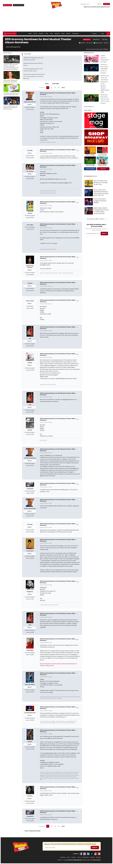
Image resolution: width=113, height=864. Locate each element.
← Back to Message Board (12, 47)
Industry (41, 33)
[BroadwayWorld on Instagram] (84, 853)
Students (57, 33)
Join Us (79, 857)
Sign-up (100, 4)
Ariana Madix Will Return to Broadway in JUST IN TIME (11, 77)
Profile (29, 104)
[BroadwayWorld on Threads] (95, 853)
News (30, 33)
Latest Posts (96, 39)
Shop (62, 33)
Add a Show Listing (18, 5)
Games (68, 33)
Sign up (104, 233)
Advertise (62, 857)
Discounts (103, 168)
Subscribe (55, 83)
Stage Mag (75, 33)
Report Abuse (98, 42)
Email (47, 83)
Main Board (86, 39)
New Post (83, 42)
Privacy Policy (96, 860)
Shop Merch (8, 5)
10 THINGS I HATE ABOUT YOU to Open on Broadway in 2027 (12, 90)
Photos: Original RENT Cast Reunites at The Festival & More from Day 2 (11, 104)
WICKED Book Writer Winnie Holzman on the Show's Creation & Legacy (105, 99)
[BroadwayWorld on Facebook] (80, 853)
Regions (92, 857)
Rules (107, 42)
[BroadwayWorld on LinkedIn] (88, 853)
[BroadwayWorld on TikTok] (91, 853)
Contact (73, 857)
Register (94, 33)
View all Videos (88, 106)
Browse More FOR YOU (95, 219)
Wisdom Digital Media (75, 860)
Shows (35, 33)
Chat (46, 33)
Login (102, 33)
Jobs (51, 33)
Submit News (85, 857)
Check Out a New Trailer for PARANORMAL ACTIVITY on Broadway (104, 69)
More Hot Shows (90, 168)
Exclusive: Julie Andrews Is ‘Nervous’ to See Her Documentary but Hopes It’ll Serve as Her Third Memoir (11, 63)
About (68, 857)
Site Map (98, 857)
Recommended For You (90, 176)
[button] (108, 34)
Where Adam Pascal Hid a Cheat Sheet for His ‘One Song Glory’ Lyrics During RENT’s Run (34, 76)
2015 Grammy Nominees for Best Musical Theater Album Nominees (58, 93)
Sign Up (94, 847)
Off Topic (104, 39)
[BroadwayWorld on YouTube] (99, 853)
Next (63, 87)
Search (90, 42)
